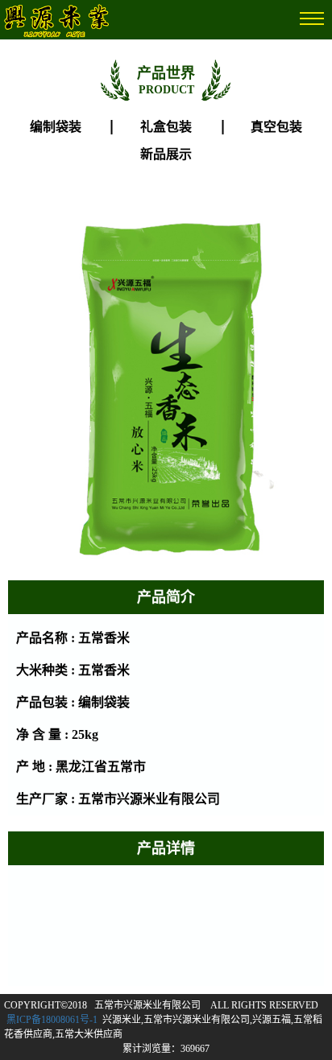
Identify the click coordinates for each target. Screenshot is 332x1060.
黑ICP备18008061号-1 (52, 1019)
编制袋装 (55, 127)
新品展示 (166, 154)
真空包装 (276, 127)
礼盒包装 (166, 127)
